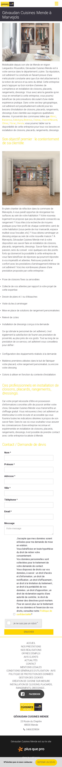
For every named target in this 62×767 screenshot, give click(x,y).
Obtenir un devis (46, 762)
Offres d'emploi (31, 653)
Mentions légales (31, 667)
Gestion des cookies (31, 677)
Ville (7, 488)
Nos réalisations (31, 650)
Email (8, 511)
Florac (13, 123)
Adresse (9, 476)
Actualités (31, 660)
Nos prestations (31, 646)
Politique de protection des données (31, 674)
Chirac (5, 123)
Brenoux (28, 120)
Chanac (37, 120)
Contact (31, 663)
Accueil (31, 643)
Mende (20, 123)
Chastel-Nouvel (49, 120)
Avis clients (31, 657)
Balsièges (18, 120)
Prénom (9, 464)
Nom (7, 452)
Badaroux (7, 120)
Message (9, 523)
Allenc (53, 116)
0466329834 (32, 729)
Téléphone (11, 499)
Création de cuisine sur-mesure (31, 681)
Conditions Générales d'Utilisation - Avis (31, 670)
